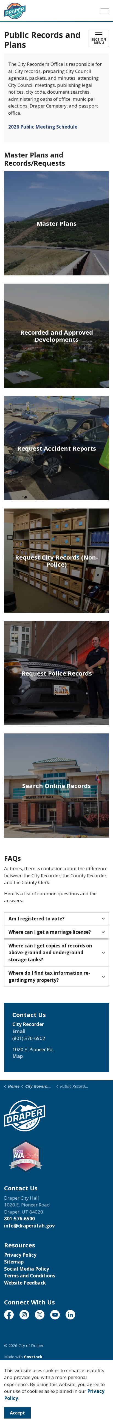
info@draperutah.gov (29, 1226)
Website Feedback (25, 1283)
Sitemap (14, 1262)
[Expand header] (105, 11)
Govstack (33, 1356)
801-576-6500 (19, 1218)
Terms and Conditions (29, 1276)
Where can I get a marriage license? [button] (50, 932)
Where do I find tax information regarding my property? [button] (49, 976)
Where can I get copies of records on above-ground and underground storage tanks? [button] (50, 953)
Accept (17, 1413)
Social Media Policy (26, 1269)
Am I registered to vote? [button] (36, 918)
